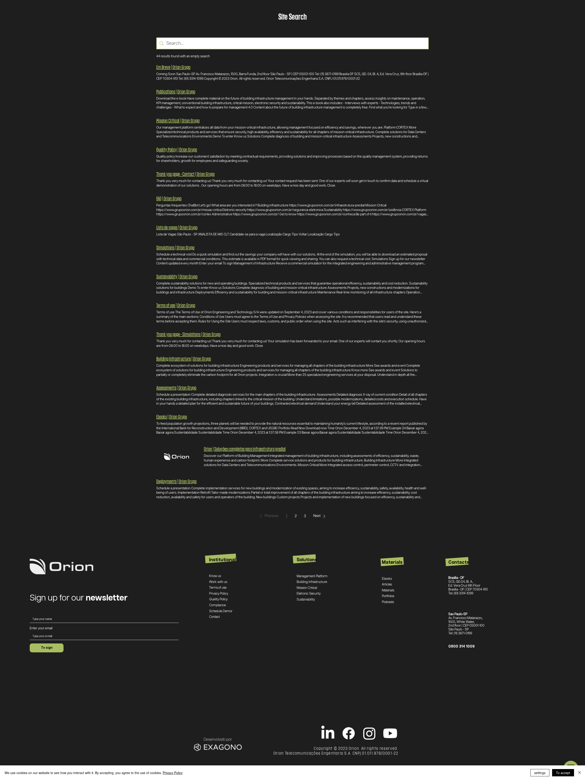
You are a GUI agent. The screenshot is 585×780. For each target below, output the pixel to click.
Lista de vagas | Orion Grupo (176, 227)
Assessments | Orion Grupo (176, 387)
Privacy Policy (218, 593)
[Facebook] (348, 733)
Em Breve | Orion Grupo (173, 67)
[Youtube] (390, 733)
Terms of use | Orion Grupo (175, 305)
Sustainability (306, 599)
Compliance (217, 605)
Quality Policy (218, 599)
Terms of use (217, 587)
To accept (563, 772)
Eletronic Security (309, 593)
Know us (215, 576)
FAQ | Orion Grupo (168, 198)
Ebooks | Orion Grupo (171, 416)
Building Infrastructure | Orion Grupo (183, 358)
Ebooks (387, 578)
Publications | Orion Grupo (175, 91)
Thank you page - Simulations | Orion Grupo (188, 334)
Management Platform (312, 576)
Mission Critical (307, 588)
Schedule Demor (220, 611)
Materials (388, 590)
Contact (214, 617)
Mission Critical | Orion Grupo (177, 120)
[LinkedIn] (328, 733)
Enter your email (41, 628)
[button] (268, 516)
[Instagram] (369, 733)
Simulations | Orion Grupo (175, 247)
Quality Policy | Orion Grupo (176, 149)
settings (539, 772)
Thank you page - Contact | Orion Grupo (185, 174)
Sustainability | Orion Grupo (176, 276)
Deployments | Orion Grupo (176, 481)
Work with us (218, 582)
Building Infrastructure (312, 582)
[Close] (579, 772)
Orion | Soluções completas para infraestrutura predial (245, 449)
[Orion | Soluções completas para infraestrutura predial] (176, 457)
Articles (387, 584)
